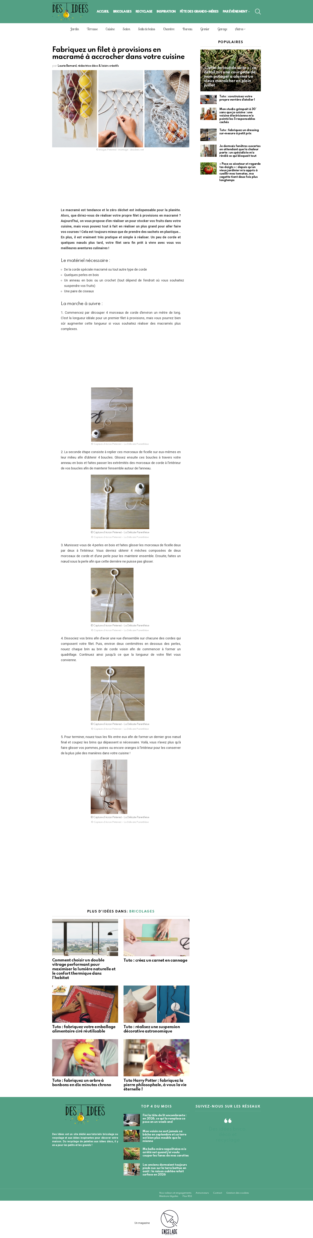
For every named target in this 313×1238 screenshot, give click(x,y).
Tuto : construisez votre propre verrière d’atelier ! (237, 98)
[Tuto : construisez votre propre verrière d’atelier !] (208, 99)
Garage (222, 29)
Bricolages (122, 11)
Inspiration (166, 11)
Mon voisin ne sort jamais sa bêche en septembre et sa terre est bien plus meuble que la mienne (164, 1136)
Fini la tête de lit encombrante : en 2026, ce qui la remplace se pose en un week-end (164, 1118)
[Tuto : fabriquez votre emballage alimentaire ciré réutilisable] (85, 1004)
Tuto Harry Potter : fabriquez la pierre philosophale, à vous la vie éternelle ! (155, 1085)
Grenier (204, 29)
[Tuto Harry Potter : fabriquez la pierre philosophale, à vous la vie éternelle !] (156, 1057)
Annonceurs (202, 1193)
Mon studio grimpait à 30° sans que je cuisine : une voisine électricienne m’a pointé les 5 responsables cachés (238, 116)
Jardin (74, 29)
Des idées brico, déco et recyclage (228, 1134)
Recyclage (144, 11)
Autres (239, 29)
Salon (126, 29)
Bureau (187, 29)
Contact (217, 1193)
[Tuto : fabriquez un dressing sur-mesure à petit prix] (208, 135)
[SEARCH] (258, 11)
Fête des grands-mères (199, 11)
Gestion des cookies (237, 1193)
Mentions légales (168, 1196)
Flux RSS (187, 1196)
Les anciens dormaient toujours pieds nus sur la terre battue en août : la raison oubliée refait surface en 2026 (165, 1169)
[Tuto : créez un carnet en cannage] (156, 937)
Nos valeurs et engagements (175, 1193)
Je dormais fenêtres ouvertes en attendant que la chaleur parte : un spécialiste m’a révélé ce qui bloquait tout (239, 151)
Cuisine (110, 29)
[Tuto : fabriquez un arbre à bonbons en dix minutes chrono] (85, 1057)
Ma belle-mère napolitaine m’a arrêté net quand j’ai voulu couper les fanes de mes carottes (166, 1152)
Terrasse (92, 29)
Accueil (103, 11)
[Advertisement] (121, 180)
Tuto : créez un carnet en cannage (155, 961)
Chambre (168, 29)
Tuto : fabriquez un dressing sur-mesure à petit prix (239, 132)
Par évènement (235, 11)
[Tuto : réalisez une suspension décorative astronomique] (156, 1004)
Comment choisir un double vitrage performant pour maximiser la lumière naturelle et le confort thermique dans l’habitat (83, 969)
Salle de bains (146, 29)
